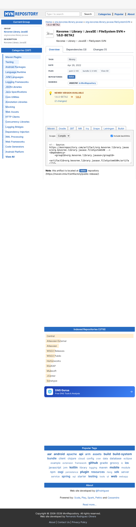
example (56, 462)
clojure (72, 458)
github (94, 462)
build (107, 454)
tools (102, 476)
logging (93, 467)
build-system (122, 454)
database (116, 458)
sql (74, 476)
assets (97, 454)
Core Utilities (12, 97)
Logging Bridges (14, 126)
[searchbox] (62, 14)
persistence (72, 472)
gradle (104, 462)
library (72, 59)
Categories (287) (21, 50)
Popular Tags (89, 448)
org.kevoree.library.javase (69, 21)
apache (72, 454)
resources (98, 472)
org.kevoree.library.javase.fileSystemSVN (107, 21)
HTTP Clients (12, 116)
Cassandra (113, 497)
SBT (72, 128)
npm (53, 472)
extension (68, 462)
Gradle (62, 128)
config (91, 458)
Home (49, 21)
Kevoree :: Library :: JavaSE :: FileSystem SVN (89, 31)
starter (82, 476)
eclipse (128, 458)
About (131, 14)
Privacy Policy (79, 522)
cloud (81, 458)
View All (104, 71)
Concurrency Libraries (17, 121)
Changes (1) (100, 49)
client (62, 458)
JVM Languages (14, 77)
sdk (117, 472)
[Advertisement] (68, 4)
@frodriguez (102, 490)
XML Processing (14, 136)
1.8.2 (78, 96)
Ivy (87, 128)
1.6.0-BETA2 (65, 35)
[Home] (21, 15)
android (59, 454)
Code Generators (14, 146)
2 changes (60, 101)
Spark (91, 497)
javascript (55, 467)
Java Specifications (16, 91)
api (81, 454)
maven (103, 467)
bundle (90, 71)
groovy (115, 462)
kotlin (73, 467)
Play (84, 497)
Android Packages (15, 67)
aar (49, 454)
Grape (96, 128)
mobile (115, 467)
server (125, 472)
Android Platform (14, 151)
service (55, 476)
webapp (123, 476)
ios (127, 462)
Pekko (98, 497)
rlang (110, 472)
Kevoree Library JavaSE (16, 31)
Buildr (121, 128)
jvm (65, 467)
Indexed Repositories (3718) (90, 329)
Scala (77, 497)
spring (66, 476)
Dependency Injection (17, 131)
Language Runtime (15, 72)
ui (108, 476)
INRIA (71, 77)
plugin (85, 472)
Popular (119, 14)
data (105, 458)
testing (93, 476)
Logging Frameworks (17, 82)
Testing (9, 62)
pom (74, 71)
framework (81, 462)
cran (99, 458)
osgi (61, 472)
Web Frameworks (15, 141)
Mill (80, 128)
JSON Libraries (13, 86)
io (122, 462)
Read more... (90, 504)
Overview (54, 49)
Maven (51, 128)
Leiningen (109, 128)
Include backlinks (122, 136)
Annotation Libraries (16, 101)
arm (88, 454)
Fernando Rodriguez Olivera (81, 516)
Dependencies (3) (76, 49)
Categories (104, 14)
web (114, 476)
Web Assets (12, 111)
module (125, 467)
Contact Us (64, 522)
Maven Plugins (13, 57)
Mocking (10, 106)
